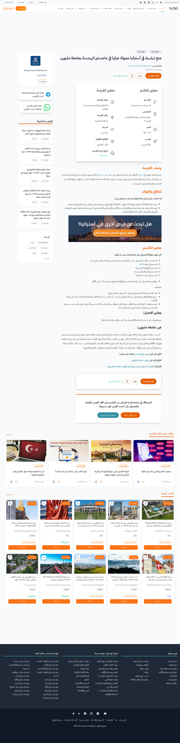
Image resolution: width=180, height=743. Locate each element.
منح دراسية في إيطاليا (22, 679)
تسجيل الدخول (8, 8)
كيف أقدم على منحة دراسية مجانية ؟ (70, 471)
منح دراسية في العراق (22, 690)
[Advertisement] (90, 737)
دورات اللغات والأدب (110, 664)
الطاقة (141, 264)
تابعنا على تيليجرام (108, 415)
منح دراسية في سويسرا (22, 661)
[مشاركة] (131, 75)
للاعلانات (109, 720)
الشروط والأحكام (97, 720)
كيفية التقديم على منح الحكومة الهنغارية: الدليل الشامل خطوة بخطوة (111, 473)
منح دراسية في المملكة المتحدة (48, 668)
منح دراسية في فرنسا (22, 683)
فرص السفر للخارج (138, 8)
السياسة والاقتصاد (82, 683)
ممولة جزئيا (155, 51)
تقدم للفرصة (153, 75)
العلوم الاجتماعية (83, 686)
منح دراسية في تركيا (51, 690)
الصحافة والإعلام (111, 694)
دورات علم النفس (111, 679)
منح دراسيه (44, 253)
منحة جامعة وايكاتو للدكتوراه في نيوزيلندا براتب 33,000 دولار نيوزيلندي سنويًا (35, 172)
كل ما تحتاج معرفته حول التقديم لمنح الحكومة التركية (28, 473)
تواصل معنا (21, 2)
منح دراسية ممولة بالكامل (167, 672)
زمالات (146, 672)
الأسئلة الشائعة (71, 720)
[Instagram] (153, 2)
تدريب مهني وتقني (141, 675)
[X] (157, 2)
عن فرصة (31, 2)
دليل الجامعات (70, 8)
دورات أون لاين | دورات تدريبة (106, 653)
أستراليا (140, 174)
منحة (34, 253)
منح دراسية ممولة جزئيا (168, 668)
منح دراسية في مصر (51, 683)
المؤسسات (60, 8)
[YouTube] (140, 2)
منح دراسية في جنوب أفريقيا (20, 686)
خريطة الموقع (57, 720)
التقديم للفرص (166, 466)
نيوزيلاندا (34, 181)
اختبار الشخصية (118, 8)
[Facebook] (161, 2)
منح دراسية (141, 51)
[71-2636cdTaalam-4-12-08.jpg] (153, 451)
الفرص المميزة (167, 493)
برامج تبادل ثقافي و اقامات (139, 679)
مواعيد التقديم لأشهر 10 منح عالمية (156, 471)
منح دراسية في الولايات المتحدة (47, 661)
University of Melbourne (139, 65)
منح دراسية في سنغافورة (21, 672)
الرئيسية (123, 720)
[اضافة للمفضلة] (143, 482)
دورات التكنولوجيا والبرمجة (108, 675)
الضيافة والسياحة (82, 675)
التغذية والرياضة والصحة (108, 690)
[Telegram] (144, 2)
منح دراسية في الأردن (51, 664)
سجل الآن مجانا (130, 415)
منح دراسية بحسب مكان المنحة (46, 653)
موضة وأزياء (84, 668)
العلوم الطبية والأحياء (81, 664)
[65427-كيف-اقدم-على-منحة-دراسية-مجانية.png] (69, 451)
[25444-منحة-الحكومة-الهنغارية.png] (111, 451)
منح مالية (173, 675)
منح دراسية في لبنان (22, 675)
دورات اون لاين (152, 8)
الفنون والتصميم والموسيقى (108, 668)
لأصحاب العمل (9, 2)
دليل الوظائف (81, 8)
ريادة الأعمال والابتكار (81, 672)
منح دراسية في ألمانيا (51, 686)
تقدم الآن (158, 547)
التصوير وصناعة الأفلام (109, 672)
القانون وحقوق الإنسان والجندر (106, 683)
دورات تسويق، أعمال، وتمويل (78, 661)
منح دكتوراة (173, 664)
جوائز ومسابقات (171, 683)
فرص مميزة (172, 653)
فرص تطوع (144, 668)
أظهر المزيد (47, 258)
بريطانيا (34, 160)
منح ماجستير (32, 248)
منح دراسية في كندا (51, 679)
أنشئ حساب (21, 8)
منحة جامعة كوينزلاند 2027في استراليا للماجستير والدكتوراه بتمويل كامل (36, 132)
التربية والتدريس (112, 686)
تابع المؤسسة (42, 81)
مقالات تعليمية (107, 8)
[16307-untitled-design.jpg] (26, 451)
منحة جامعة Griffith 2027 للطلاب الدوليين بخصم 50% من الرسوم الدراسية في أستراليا (36, 194)
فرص (162, 8)
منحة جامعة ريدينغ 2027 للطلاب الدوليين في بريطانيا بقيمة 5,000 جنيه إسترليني (35, 151)
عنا (116, 720)
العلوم (86, 679)
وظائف (129, 8)
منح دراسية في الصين (50, 694)
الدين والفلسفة (83, 690)
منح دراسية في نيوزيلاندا (21, 694)
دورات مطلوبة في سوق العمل (107, 661)
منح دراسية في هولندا (50, 697)
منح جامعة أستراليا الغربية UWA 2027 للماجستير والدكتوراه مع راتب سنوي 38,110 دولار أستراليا (35, 215)
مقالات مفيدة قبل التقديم (161, 433)
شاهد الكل (9, 434)
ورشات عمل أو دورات (140, 661)
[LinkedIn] (148, 2)
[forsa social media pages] (105, 713)
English (41, 2)
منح (32, 242)
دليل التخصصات (94, 8)
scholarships (43, 242)
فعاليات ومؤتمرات (141, 664)
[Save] (145, 503)
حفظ (140, 75)
